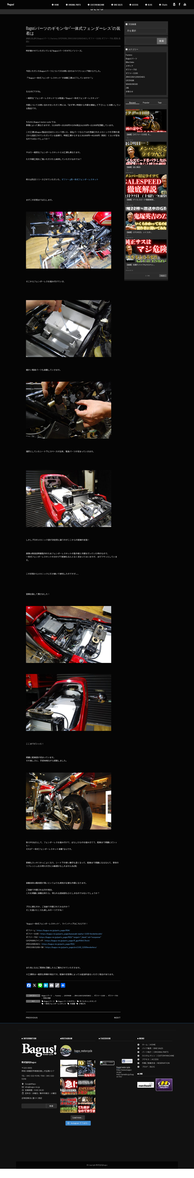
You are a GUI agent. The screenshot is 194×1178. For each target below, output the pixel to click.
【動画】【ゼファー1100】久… (138, 134)
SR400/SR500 (132, 84)
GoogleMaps (30, 1084)
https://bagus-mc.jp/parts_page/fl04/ (53, 930)
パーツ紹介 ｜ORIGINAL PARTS (154, 1052)
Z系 (127, 88)
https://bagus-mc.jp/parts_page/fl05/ (58, 944)
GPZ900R (62, 38)
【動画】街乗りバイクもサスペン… (140, 265)
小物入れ (82, 1004)
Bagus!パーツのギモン (67, 1001)
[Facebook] (180, 4)
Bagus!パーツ (43, 38)
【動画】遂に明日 (133, 167)
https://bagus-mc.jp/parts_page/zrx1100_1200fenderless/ (71, 947)
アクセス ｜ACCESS (149, 1059)
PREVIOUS (31, 1017)
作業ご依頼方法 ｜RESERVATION (155, 1063)
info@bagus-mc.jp (32, 1087)
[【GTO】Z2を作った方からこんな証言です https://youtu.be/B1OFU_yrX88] (86, 1068)
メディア (129, 66)
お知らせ (129, 91)
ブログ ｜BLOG (147, 1067)
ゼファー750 (107, 38)
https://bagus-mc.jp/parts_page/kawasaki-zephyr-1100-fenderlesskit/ (71, 934)
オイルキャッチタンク (87, 1001)
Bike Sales (130, 62)
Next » (163, 276)
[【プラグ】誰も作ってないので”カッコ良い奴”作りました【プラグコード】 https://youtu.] (86, 1104)
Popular (146, 102)
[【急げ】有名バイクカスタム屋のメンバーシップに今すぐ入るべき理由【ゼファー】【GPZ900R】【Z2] (68, 1086)
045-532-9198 (33, 1076)
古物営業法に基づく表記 (32, 1098)
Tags (160, 102)
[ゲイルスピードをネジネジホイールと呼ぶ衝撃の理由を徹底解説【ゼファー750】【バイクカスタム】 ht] (86, 1086)
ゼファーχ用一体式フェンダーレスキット (80, 179)
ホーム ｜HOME (148, 1044)
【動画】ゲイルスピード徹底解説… (140, 200)
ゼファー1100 (94, 38)
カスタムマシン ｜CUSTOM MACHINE (157, 1056)
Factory (54, 38)
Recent (132, 102)
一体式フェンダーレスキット (55, 1004)
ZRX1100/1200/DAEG (77, 38)
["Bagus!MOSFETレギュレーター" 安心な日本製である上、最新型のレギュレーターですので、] (68, 1068)
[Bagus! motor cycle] (107, 1063)
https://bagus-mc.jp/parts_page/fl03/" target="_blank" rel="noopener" (70, 937)
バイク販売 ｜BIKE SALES (151, 1048)
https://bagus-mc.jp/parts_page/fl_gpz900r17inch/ (67, 940)
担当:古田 (47, 998)
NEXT (117, 1017)
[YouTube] (185, 4)
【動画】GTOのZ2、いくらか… (139, 232)
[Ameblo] (174, 4)
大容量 (72, 1004)
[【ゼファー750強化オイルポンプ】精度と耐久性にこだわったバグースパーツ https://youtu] (68, 1104)
